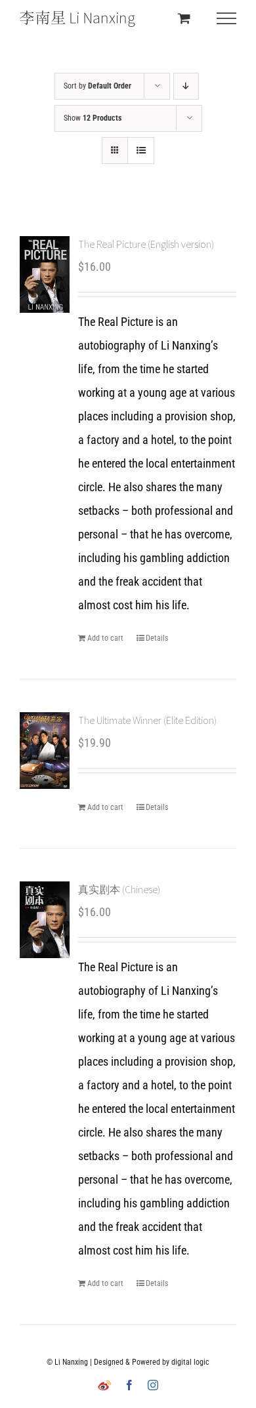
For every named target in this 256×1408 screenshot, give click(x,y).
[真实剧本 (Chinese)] (45, 919)
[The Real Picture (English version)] (45, 274)
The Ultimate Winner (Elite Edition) (147, 720)
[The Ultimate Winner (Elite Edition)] (45, 750)
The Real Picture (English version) (146, 244)
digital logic (190, 1362)
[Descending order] (186, 86)
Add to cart (105, 638)
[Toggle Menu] (226, 18)
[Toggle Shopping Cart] (184, 18)
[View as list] (141, 150)
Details (157, 638)
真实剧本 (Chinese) (119, 889)
